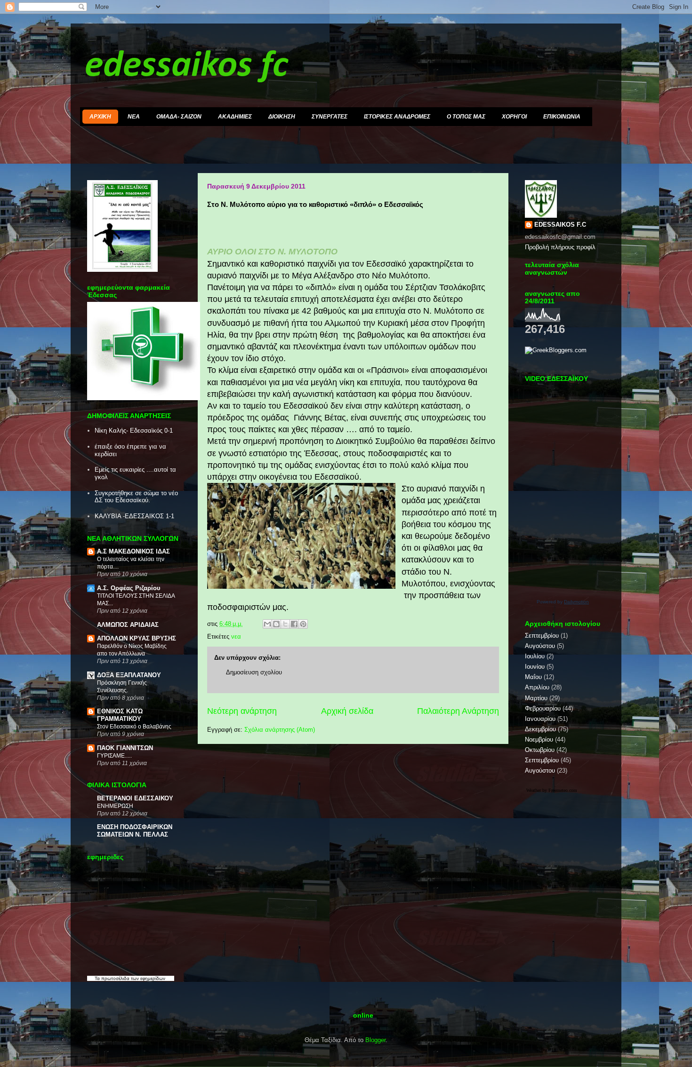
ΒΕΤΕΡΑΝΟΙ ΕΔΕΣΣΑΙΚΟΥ (135, 798)
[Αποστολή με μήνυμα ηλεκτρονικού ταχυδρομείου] (267, 624)
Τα (98, 978)
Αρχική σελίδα (347, 711)
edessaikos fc (186, 66)
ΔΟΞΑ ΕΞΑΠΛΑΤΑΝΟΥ (129, 675)
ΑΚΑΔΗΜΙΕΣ (235, 116)
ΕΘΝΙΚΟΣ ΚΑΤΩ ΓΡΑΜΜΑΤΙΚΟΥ (120, 715)
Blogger (375, 1039)
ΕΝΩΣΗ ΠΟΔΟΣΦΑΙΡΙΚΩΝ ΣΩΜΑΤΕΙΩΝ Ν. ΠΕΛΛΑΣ (134, 830)
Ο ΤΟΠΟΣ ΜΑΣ (466, 116)
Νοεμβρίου (539, 739)
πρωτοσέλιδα (115, 978)
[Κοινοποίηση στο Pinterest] (303, 624)
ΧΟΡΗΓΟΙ (514, 116)
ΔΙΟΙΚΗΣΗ (281, 116)
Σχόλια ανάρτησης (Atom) (279, 729)
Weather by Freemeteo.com (551, 790)
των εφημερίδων (147, 978)
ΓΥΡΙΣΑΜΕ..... (114, 755)
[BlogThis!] (276, 624)
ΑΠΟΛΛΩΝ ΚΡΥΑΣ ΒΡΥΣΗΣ (136, 638)
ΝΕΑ (134, 116)
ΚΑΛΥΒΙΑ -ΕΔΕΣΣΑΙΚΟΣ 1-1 (134, 516)
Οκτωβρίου (540, 749)
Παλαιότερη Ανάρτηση (458, 711)
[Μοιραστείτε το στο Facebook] (294, 624)
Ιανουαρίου (540, 718)
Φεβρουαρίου (543, 708)
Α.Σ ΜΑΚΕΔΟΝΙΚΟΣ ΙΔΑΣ (133, 551)
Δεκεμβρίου (540, 729)
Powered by (563, 601)
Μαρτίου (536, 698)
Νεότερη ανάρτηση (242, 711)
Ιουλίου (535, 656)
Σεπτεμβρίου (542, 635)
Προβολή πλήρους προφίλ (560, 247)
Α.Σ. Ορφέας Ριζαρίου (129, 588)
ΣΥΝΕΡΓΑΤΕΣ (329, 116)
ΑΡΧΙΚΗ (100, 116)
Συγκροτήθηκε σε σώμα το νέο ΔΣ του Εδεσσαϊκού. (136, 497)
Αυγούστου (540, 645)
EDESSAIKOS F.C (560, 224)
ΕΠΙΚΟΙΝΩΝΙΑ (561, 116)
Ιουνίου (535, 666)
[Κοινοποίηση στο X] (285, 624)
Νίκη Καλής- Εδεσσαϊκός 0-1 (134, 430)
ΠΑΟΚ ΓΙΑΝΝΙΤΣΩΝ (125, 747)
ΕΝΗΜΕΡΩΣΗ (115, 806)
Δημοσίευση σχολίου (254, 672)
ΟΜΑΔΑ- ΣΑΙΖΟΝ (178, 116)
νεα (236, 636)
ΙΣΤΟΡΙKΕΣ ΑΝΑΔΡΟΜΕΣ (397, 116)
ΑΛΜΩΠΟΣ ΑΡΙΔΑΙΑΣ (128, 624)
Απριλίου (537, 687)
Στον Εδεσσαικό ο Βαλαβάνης (134, 726)
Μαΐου (533, 676)
